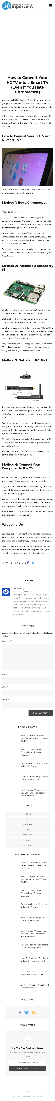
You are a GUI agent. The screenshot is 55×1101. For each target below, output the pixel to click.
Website (5, 699)
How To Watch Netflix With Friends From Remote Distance (33, 752)
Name (5, 674)
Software (27, 835)
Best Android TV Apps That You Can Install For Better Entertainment (33, 793)
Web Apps (27, 845)
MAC (27, 830)
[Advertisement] (27, 39)
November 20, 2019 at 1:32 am (24, 592)
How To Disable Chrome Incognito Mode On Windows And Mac (34, 738)
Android (27, 814)
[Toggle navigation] (50, 5)
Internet (27, 840)
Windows (27, 824)
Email (5, 687)
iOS (27, 819)
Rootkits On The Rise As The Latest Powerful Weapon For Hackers (34, 865)
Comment (7, 641)
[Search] (45, 4)
